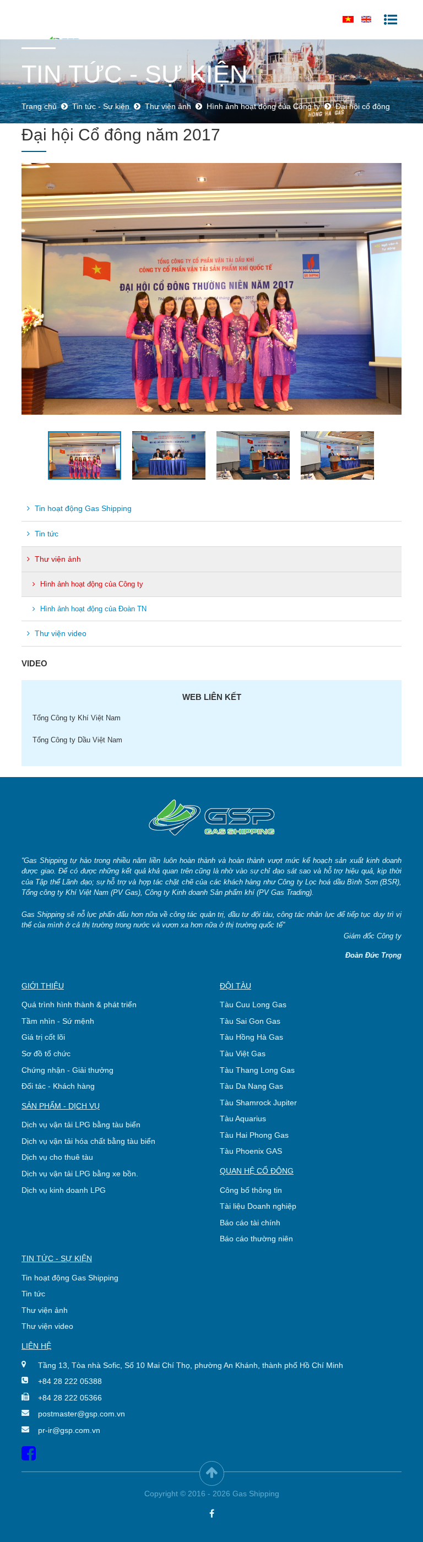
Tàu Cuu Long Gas (253, 1004)
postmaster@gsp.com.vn (81, 1413)
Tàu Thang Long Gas (257, 1070)
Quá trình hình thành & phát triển (79, 1004)
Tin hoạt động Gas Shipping (82, 508)
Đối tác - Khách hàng (58, 1086)
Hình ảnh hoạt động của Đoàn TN (92, 609)
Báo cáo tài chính (250, 1222)
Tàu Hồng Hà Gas (251, 1037)
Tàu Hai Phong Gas (254, 1135)
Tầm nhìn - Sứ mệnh (57, 1021)
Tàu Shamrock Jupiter (258, 1102)
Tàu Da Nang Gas (251, 1086)
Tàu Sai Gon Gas (250, 1021)
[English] (366, 19)
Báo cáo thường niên (256, 1238)
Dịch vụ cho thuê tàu (57, 1157)
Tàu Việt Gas (242, 1053)
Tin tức (45, 533)
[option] (211, 289)
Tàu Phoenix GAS (251, 1151)
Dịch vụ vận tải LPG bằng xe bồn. (79, 1173)
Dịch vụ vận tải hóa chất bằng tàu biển (88, 1141)
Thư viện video (59, 633)
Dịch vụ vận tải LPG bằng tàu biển (80, 1124)
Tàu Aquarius (243, 1118)
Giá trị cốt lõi (43, 1037)
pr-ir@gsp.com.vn (69, 1430)
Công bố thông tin (251, 1190)
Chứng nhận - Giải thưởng (67, 1070)
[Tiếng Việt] (348, 19)
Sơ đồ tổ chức (45, 1053)
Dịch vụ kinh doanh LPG (63, 1190)
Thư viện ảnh (56, 559)
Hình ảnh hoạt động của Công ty (90, 584)
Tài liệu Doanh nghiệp (258, 1206)
